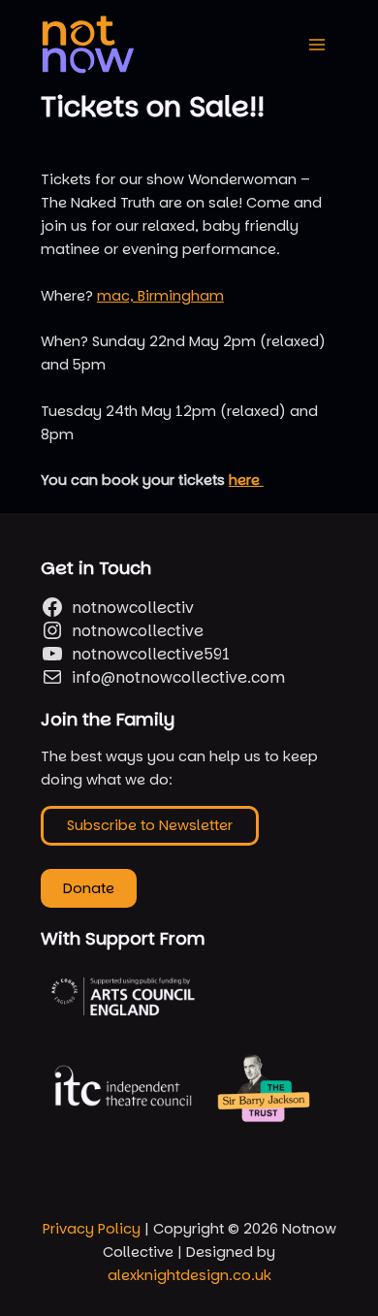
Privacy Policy (92, 1228)
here (246, 480)
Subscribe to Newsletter (150, 825)
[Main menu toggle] (317, 44)
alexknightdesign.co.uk (189, 1275)
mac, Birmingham (160, 295)
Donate (88, 888)
